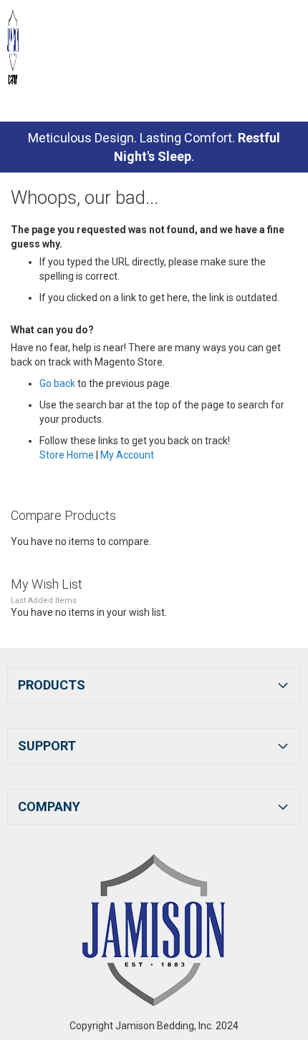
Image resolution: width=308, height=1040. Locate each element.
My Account (127, 455)
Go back (57, 383)
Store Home (66, 455)
